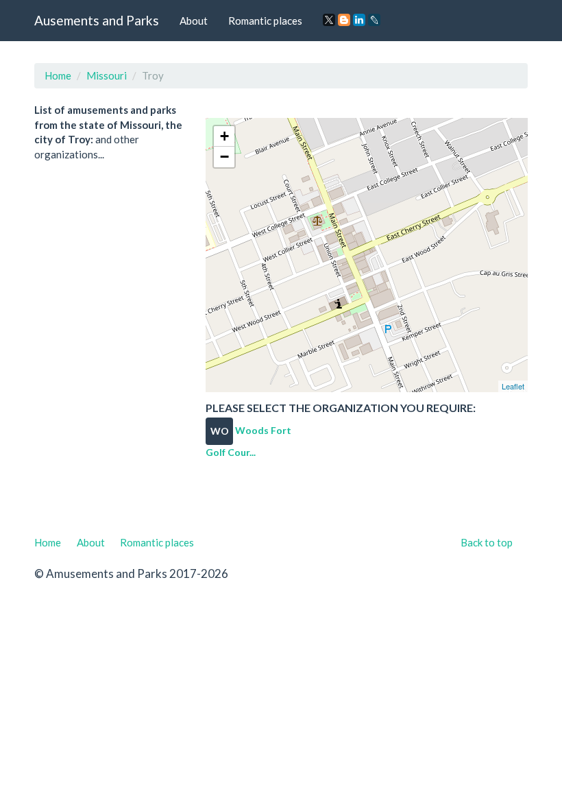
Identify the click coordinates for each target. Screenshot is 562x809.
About (194, 20)
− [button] (224, 156)
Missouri (106, 75)
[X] (329, 20)
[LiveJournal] (374, 20)
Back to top (487, 542)
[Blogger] (344, 20)
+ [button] (224, 136)
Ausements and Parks (96, 20)
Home (58, 75)
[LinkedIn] (359, 20)
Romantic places (265, 20)
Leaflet (513, 386)
